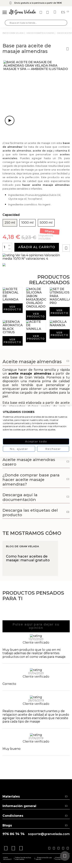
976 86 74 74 (13, 834)
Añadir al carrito (36, 247)
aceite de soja (42, 150)
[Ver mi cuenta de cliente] (48, 12)
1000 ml (27, 222)
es (63, 12)
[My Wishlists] (41, 12)
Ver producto (13, 308)
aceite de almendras (16, 150)
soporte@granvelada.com (49, 834)
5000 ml (46, 222)
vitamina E (62, 150)
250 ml (10, 222)
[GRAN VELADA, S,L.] (22, 12)
